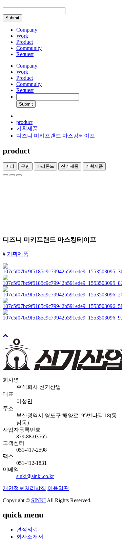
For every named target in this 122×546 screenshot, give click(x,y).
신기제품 (70, 166)
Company (26, 66)
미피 (9, 166)
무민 (25, 166)
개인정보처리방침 (24, 488)
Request (25, 90)
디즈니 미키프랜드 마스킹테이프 (55, 136)
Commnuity (29, 84)
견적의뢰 (27, 529)
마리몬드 (45, 166)
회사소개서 (29, 537)
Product (24, 78)
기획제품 (27, 128)
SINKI (38, 500)
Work (22, 72)
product (24, 122)
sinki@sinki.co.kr (35, 476)
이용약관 (58, 488)
